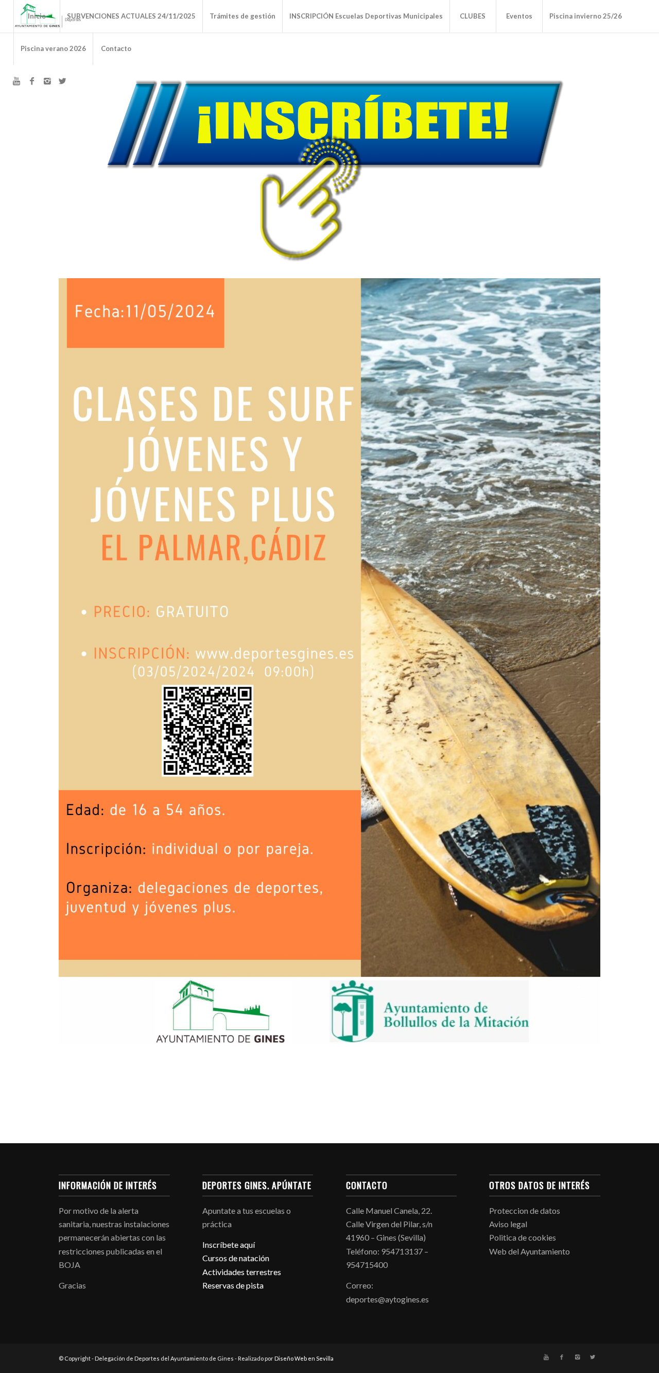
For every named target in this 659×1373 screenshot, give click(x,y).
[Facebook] (32, 81)
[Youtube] (16, 81)
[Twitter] (63, 81)
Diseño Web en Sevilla (304, 1358)
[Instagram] (47, 81)
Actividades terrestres (241, 1272)
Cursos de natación (235, 1258)
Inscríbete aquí (228, 1244)
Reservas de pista (233, 1285)
